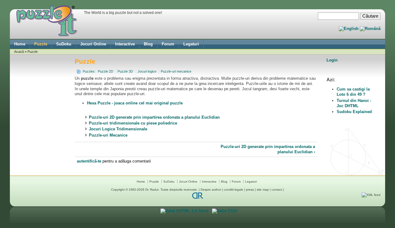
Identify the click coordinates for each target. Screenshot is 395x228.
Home (19, 44)
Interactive (125, 44)
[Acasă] (47, 35)
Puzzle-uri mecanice (176, 71)
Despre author (211, 189)
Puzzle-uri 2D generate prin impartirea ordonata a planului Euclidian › (268, 149)
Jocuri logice (147, 71)
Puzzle (40, 44)
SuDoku (63, 44)
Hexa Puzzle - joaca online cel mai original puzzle (135, 103)
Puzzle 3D (125, 71)
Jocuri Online (93, 44)
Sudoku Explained (354, 111)
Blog (148, 44)
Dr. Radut (152, 189)
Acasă (19, 51)
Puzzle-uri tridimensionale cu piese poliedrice (133, 123)
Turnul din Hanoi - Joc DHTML (354, 103)
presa (250, 189)
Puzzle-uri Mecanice (108, 135)
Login (332, 60)
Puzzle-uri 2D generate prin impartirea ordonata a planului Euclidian (154, 117)
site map (263, 189)
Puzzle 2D (105, 71)
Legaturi (191, 44)
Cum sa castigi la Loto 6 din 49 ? (353, 92)
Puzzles (89, 71)
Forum (168, 44)
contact (277, 189)
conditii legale (233, 189)
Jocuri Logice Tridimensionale (118, 129)
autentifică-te (89, 161)
